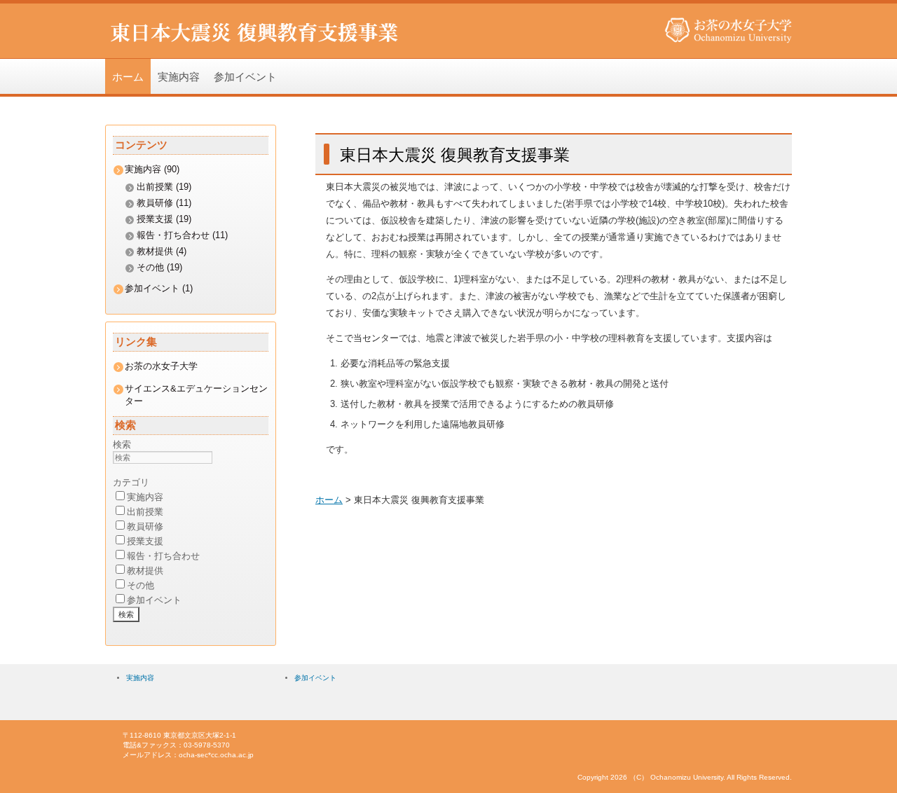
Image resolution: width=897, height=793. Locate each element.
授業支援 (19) (164, 219)
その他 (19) (159, 267)
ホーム (128, 76)
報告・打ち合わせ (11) (182, 235)
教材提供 (145, 570)
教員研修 (145, 526)
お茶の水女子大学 (161, 366)
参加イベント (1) (159, 288)
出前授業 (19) (164, 186)
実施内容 (179, 76)
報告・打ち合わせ (163, 556)
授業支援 (145, 541)
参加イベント (245, 76)
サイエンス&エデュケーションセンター (196, 394)
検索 (122, 444)
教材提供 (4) (161, 251)
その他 (140, 585)
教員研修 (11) (164, 203)
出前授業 (145, 511)
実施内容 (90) (152, 169)
